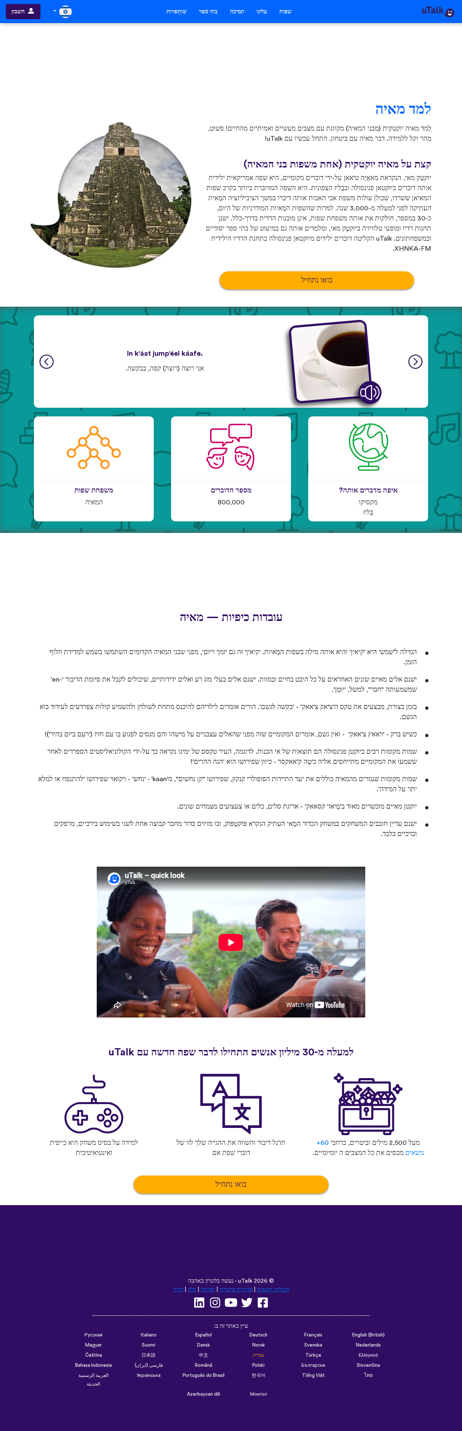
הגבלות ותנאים (273, 1289)
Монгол (258, 1394)
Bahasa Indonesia (93, 1365)
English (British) (368, 1335)
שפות (285, 11)
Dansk (203, 1345)
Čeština (93, 1355)
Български (313, 1365)
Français (313, 1335)
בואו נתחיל (316, 280)
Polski (258, 1365)
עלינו (262, 11)
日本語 (148, 1355)
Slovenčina (368, 1365)
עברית (258, 1355)
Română (203, 1365)
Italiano (149, 1335)
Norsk (258, 1345)
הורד (178, 1289)
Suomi (148, 1345)
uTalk (245, 1281)
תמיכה (237, 11)
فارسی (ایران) (149, 1365)
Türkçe (313, 1355)
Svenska (313, 1345)
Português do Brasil (204, 1375)
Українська (148, 1375)
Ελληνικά (368, 1355)
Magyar (93, 1345)
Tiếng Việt (313, 1375)
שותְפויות (176, 11)
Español (203, 1335)
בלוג (192, 1289)
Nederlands (368, 1345)
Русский (93, 1335)
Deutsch (258, 1335)
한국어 (259, 1375)
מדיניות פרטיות (236, 1289)
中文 (203, 1355)
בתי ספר (208, 11)
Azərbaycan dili (203, 1394)
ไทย (368, 1375)
